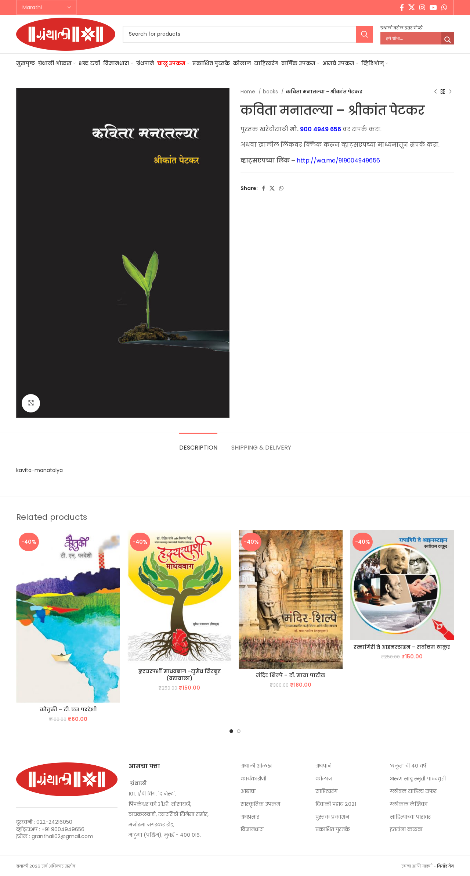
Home (249, 91)
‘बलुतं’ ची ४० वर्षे (408, 765)
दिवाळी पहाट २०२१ (335, 804)
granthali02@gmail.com (62, 836)
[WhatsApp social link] (444, 7)
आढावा (248, 791)
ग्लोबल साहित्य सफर (413, 791)
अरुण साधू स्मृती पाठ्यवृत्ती (418, 778)
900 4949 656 (320, 129)
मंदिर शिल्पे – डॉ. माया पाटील (290, 675)
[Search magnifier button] (447, 39)
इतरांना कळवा (406, 829)
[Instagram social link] (422, 7)
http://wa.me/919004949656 (338, 160)
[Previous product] (435, 92)
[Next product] (450, 92)
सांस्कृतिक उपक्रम (260, 804)
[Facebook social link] (402, 7)
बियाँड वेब (445, 866)
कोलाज (323, 778)
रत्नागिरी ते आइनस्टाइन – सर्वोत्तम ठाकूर (402, 647)
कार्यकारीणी (253, 778)
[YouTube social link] (433, 7)
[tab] (198, 444)
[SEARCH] (364, 34)
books (271, 91)
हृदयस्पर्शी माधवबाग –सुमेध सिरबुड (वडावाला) (179, 675)
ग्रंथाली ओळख (256, 765)
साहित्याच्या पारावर (410, 817)
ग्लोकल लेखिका (408, 804)
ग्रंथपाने (323, 765)
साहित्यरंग (326, 791)
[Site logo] (65, 33)
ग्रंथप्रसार (250, 817)
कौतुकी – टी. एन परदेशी (68, 709)
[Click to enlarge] (31, 403)
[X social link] (411, 7)
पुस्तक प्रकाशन (332, 817)
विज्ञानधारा (252, 829)
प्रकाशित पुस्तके (332, 829)
